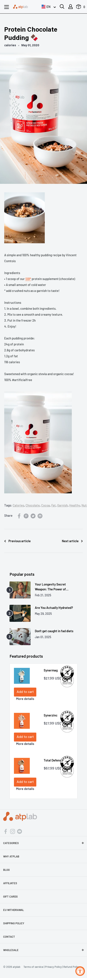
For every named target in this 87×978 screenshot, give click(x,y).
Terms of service (33, 966)
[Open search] (62, 6)
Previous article (19, 541)
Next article (70, 541)
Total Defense (53, 760)
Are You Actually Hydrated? (54, 607)
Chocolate (33, 505)
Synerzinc (50, 715)
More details (25, 699)
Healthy (74, 505)
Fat (53, 505)
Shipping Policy (13, 923)
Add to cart (25, 692)
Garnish (62, 505)
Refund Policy (71, 966)
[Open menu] (6, 7)
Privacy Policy (53, 966)
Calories (18, 505)
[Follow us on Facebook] (5, 831)
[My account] (70, 6)
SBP (28, 279)
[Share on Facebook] (19, 515)
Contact (9, 936)
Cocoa (45, 505)
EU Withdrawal (13, 910)
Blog (6, 869)
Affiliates (10, 883)
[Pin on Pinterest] (26, 515)
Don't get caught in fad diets (54, 631)
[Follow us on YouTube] (19, 831)
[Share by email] (40, 515)
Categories (11, 843)
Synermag (51, 670)
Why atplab (11, 856)
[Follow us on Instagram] (12, 831)
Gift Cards (10, 896)
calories (10, 45)
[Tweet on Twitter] (33, 515)
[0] (79, 7)
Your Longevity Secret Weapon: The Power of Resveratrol (50, 587)
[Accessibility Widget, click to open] (80, 971)
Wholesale (11, 950)
